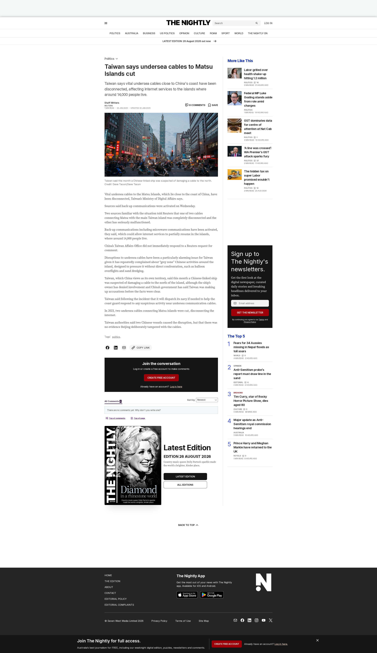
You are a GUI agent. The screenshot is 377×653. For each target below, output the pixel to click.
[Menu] (106, 23)
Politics (115, 33)
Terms (261, 319)
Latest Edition (185, 476)
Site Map (204, 620)
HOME (108, 575)
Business (149, 33)
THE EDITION (112, 581)
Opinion (184, 33)
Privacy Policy (250, 322)
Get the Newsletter (250, 312)
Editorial (238, 382)
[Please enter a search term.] (257, 23)
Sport (225, 33)
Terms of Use (183, 620)
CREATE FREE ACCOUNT (161, 377)
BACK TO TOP (186, 525)
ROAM (213, 33)
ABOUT (109, 587)
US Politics (167, 33)
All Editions (185, 484)
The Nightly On (258, 33)
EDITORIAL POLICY (116, 598)
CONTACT (110, 593)
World (238, 33)
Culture (199, 33)
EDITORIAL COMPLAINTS (119, 604)
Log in (268, 23)
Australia (131, 33)
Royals (237, 456)
